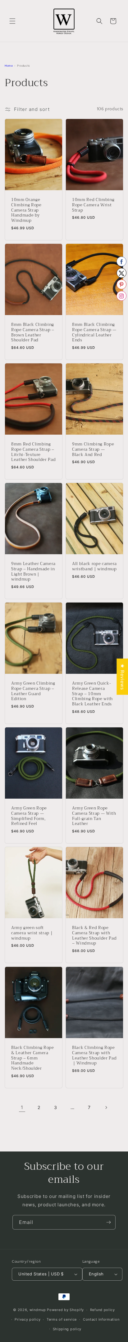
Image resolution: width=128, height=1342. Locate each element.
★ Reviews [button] (122, 677)
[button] (12, 21)
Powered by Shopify (65, 1310)
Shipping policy (67, 1329)
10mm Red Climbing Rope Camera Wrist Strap (93, 205)
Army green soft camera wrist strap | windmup (32, 933)
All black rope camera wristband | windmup (94, 566)
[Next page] (106, 1107)
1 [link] (22, 1107)
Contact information (101, 1319)
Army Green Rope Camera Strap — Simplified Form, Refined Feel (29, 816)
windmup (38, 1310)
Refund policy (102, 1310)
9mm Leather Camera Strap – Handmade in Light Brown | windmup (33, 571)
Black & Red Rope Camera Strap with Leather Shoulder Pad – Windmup (94, 935)
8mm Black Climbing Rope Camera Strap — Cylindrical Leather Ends (94, 332)
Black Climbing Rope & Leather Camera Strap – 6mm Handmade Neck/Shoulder (32, 1058)
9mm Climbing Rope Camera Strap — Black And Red (93, 449)
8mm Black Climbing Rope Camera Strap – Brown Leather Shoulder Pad (32, 332)
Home (9, 65)
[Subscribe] (108, 1222)
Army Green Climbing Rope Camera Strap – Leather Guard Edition (33, 691)
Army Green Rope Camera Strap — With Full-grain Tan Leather (94, 816)
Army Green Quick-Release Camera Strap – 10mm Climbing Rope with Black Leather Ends (92, 694)
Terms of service (62, 1319)
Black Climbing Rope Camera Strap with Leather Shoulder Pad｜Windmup (94, 1055)
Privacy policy (27, 1319)
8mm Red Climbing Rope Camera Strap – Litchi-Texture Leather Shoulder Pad (33, 452)
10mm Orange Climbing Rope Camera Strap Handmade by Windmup (26, 210)
